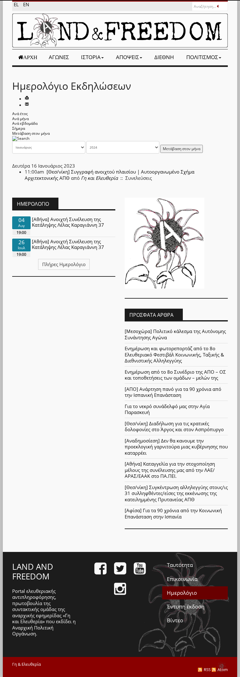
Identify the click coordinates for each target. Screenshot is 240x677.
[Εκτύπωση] (27, 98)
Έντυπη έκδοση (185, 606)
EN (26, 4)
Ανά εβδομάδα (25, 123)
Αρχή (30, 57)
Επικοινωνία (182, 579)
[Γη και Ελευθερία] (120, 30)
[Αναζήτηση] (20, 138)
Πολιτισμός (202, 57)
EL (17, 4)
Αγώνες (59, 57)
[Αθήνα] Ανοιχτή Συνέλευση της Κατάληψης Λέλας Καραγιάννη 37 (68, 222)
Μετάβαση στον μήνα (31, 133)
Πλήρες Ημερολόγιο (64, 264)
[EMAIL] (27, 105)
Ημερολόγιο (182, 592)
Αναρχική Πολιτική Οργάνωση (32, 630)
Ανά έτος (20, 113)
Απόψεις (127, 57)
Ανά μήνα (20, 118)
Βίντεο (175, 620)
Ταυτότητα (180, 564)
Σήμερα (18, 128)
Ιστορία (91, 57)
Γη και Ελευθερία (99, 178)
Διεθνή (164, 57)
